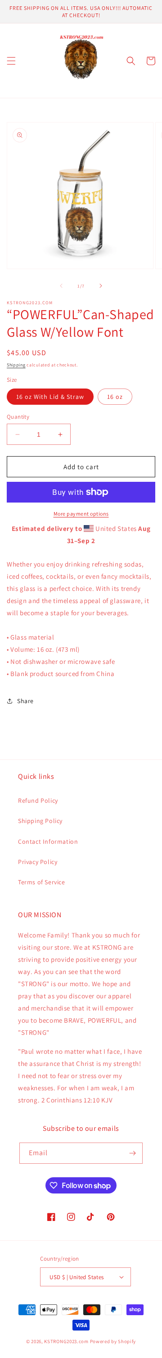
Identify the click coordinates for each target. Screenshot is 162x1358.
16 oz (115, 397)
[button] (11, 61)
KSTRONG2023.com (66, 1341)
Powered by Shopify (113, 1341)
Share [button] (25, 701)
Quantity (18, 417)
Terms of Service (41, 882)
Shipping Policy (40, 821)
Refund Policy (38, 800)
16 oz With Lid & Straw (50, 397)
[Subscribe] (132, 1153)
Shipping (16, 365)
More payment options (81, 513)
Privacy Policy (37, 862)
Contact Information (48, 841)
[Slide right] (101, 286)
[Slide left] (61, 286)
